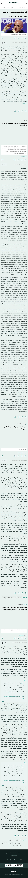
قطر (4, 596)
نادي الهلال (11, 839)
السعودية (12, 844)
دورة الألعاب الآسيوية (11, 596)
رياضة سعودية (20, 603)
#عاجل (22, 682)
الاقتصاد (8, 6)
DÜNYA (25, 119)
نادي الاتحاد (18, 844)
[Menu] (26, 2)
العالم (15, 6)
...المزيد (25, 102)
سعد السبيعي (21, 634)
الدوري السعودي (17, 842)
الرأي (12, 6)
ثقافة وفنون (3, 6)
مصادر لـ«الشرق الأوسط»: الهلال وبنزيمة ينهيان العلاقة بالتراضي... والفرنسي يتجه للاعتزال (14, 607)
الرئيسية (25, 6)
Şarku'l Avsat (23, 155)
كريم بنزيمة (18, 839)
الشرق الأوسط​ (20, 6)
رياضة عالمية (20, 422)
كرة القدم (4, 842)
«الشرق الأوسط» (21, 451)
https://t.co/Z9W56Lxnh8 (13, 692)
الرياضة (25, 423)
